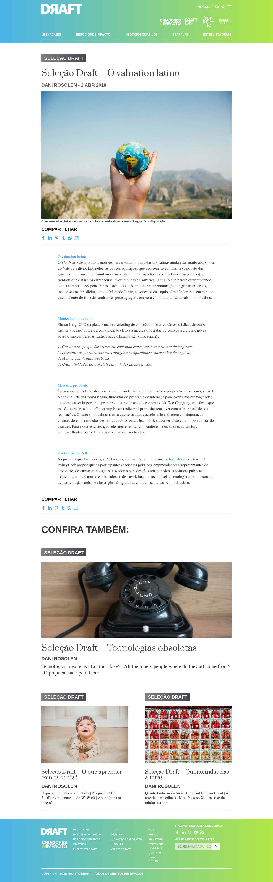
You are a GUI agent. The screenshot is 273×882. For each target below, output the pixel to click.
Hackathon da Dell (72, 453)
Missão (153, 834)
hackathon (177, 459)
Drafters (117, 834)
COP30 (115, 830)
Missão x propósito (73, 385)
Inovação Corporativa (127, 839)
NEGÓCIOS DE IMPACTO (93, 35)
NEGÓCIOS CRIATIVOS (142, 35)
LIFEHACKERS (51, 35)
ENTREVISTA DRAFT (217, 35)
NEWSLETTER (208, 7)
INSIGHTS (117, 844)
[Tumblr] (63, 237)
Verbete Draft (121, 849)
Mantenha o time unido (76, 318)
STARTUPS (180, 35)
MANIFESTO (156, 839)
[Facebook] (43, 237)
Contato (155, 853)
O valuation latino (72, 256)
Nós (151, 830)
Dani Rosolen (59, 85)
